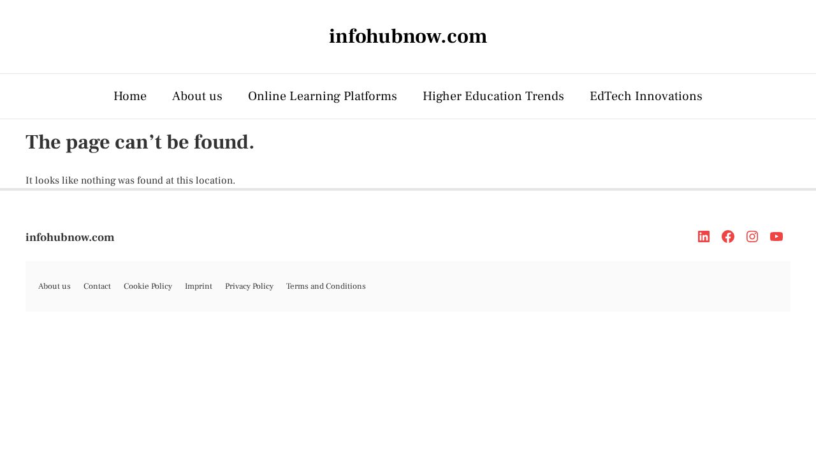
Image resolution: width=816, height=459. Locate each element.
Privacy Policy (249, 286)
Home (130, 96)
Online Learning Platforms (322, 96)
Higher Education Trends (493, 96)
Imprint (198, 286)
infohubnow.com (70, 237)
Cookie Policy (148, 286)
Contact (97, 286)
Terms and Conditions (326, 286)
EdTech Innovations (646, 96)
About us (197, 96)
